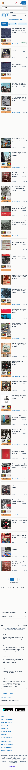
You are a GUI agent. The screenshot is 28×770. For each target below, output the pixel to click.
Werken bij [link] (4, 744)
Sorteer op (12, 12)
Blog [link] (2, 716)
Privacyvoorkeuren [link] (6, 737)
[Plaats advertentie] (23, 3)
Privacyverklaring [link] (6, 731)
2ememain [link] (4, 750)
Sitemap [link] (9, 750)
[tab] (3, 15)
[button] (16, 3)
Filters (6, 24)
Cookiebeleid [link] (4, 734)
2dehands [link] (9, 747)
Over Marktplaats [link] (6, 741)
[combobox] (12, 7)
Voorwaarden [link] (5, 728)
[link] (3, 3)
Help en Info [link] (4, 725)
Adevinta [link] (3, 747)
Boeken (12, 24)
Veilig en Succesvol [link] (6, 722)
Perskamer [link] (10, 744)
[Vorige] (8, 579)
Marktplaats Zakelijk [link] (7, 719)
